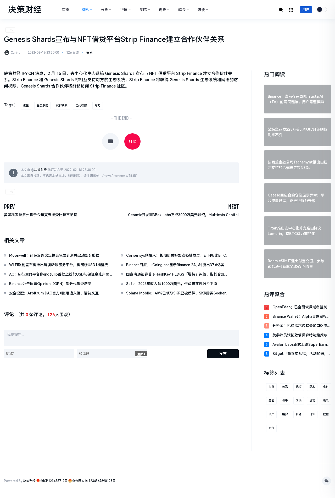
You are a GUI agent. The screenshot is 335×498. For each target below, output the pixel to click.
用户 (306, 10)
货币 (312, 400)
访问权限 (81, 105)
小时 (326, 386)
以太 (312, 386)
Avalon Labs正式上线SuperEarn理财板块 (301, 344)
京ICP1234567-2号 (54, 481)
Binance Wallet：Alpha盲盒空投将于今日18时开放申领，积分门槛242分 (301, 316)
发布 (223, 354)
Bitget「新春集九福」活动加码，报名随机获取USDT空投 (300, 354)
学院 (143, 10)
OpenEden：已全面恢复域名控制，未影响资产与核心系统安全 (301, 307)
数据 (326, 414)
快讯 (89, 52)
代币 (299, 386)
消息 (271, 386)
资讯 (85, 10)
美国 (271, 400)
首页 (65, 10)
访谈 (201, 10)
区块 (299, 400)
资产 (271, 414)
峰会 (182, 10)
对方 (97, 105)
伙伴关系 (62, 105)
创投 (162, 10)
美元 (285, 386)
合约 (299, 414)
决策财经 (40, 170)
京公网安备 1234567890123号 (93, 481)
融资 (271, 428)
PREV (9, 206)
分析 (104, 10)
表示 (326, 400)
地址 (312, 414)
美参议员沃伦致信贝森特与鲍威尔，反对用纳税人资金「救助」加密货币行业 (301, 335)
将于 (285, 400)
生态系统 (42, 105)
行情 (123, 10)
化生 (26, 105)
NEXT (233, 206)
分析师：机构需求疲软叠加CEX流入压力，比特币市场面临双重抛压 (301, 326)
